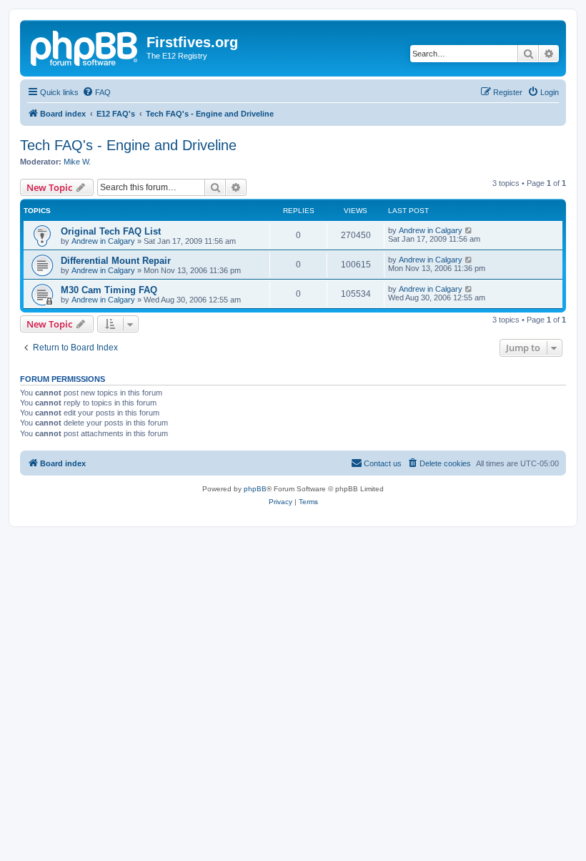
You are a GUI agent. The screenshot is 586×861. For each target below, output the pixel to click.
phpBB (255, 489)
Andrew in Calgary (103, 241)
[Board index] (85, 46)
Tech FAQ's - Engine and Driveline (128, 145)
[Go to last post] (469, 230)
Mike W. (77, 161)
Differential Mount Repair (116, 260)
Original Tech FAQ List (111, 231)
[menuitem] (96, 92)
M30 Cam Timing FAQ (109, 290)
